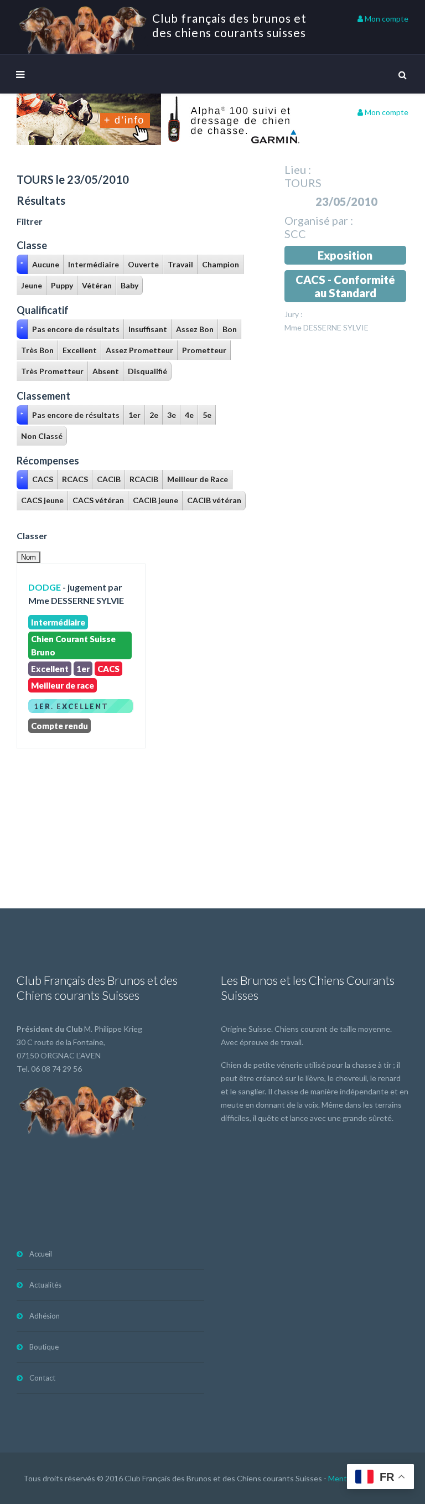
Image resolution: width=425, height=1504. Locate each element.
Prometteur (204, 350)
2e (153, 415)
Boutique (44, 1346)
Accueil (40, 1253)
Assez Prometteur (139, 350)
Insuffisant (147, 329)
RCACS (75, 479)
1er (134, 415)
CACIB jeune (155, 500)
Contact (42, 1377)
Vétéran (97, 285)
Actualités (45, 1284)
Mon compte (385, 18)
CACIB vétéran (214, 500)
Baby (129, 285)
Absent (105, 371)
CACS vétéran (98, 500)
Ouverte (143, 264)
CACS (42, 479)
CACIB (109, 479)
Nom (28, 557)
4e (189, 415)
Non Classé (42, 436)
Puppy (62, 285)
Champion (220, 264)
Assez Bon (195, 329)
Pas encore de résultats (76, 329)
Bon (229, 329)
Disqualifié (147, 371)
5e (207, 415)
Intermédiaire (93, 264)
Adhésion (44, 1315)
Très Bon (37, 350)
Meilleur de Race (197, 479)
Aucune (45, 264)
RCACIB (143, 479)
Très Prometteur (52, 371)
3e (171, 415)
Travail (180, 264)
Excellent (80, 350)
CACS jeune (42, 500)
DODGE (44, 587)
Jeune (31, 285)
